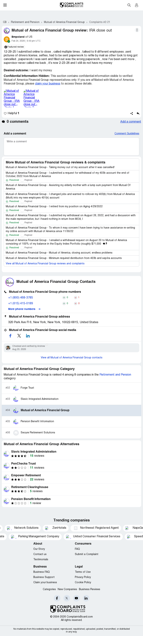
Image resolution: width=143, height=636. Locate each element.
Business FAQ (41, 572)
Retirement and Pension (115, 375)
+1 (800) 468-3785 (20, 297)
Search (129, 5)
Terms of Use (83, 572)
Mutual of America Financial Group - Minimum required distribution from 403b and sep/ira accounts (64, 258)
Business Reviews (89, 589)
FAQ (77, 549)
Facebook (57, 598)
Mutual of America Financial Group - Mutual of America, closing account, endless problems (59, 253)
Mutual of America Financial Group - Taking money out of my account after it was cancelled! (60, 167)
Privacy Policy (83, 577)
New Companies (67, 589)
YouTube (76, 598)
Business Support (44, 577)
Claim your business (45, 582)
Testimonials (40, 559)
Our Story (39, 549)
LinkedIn (86, 598)
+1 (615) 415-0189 (20, 303)
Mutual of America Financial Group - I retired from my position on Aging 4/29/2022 (54, 206)
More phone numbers (22, 309)
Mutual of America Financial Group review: (50, 30)
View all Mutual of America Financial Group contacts (71, 358)
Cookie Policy (83, 582)
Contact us (40, 554)
